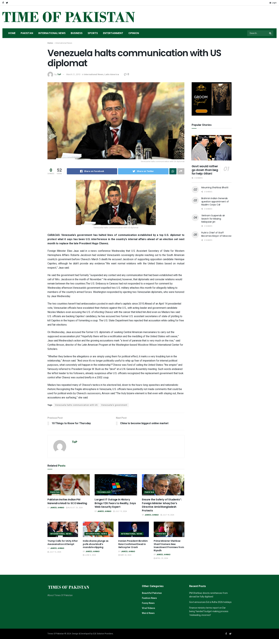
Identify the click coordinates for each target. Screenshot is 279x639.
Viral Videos (148, 608)
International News (52, 33)
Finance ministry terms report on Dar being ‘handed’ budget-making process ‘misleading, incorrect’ (208, 611)
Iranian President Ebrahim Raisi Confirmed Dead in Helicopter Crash (133, 544)
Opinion (133, 33)
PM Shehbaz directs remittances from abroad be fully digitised (208, 594)
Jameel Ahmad (57, 507)
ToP (59, 74)
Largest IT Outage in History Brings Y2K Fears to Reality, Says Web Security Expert (115, 503)
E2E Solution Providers (103, 633)
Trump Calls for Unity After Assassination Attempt (62, 542)
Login (274, 2)
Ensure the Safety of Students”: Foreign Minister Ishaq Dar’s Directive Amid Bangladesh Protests (162, 505)
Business (77, 33)
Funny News (148, 603)
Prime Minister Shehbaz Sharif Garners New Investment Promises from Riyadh (169, 545)
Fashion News (149, 598)
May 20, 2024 (125, 555)
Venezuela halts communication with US (76, 405)
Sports (93, 33)
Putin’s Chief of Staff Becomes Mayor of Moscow (216, 234)
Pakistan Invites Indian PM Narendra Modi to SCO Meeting (67, 501)
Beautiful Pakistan (152, 593)
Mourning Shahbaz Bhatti (214, 187)
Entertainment (113, 33)
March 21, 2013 (73, 74)
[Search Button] (270, 33)
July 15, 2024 (55, 552)
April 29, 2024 (161, 558)
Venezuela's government (114, 405)
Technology (104, 492)
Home (12, 33)
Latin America (111, 74)
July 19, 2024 (121, 511)
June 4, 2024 (90, 555)
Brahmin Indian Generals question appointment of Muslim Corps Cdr (215, 201)
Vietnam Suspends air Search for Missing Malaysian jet (213, 218)
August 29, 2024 (75, 507)
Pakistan (27, 33)
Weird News (148, 613)
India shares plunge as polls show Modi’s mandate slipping (95, 544)
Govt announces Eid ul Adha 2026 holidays (210, 602)
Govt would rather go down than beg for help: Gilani (205, 169)
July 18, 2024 (168, 515)
